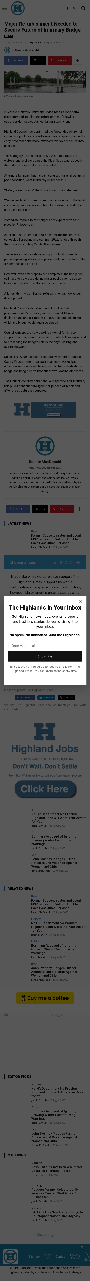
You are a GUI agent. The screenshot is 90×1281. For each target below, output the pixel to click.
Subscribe (45, 656)
